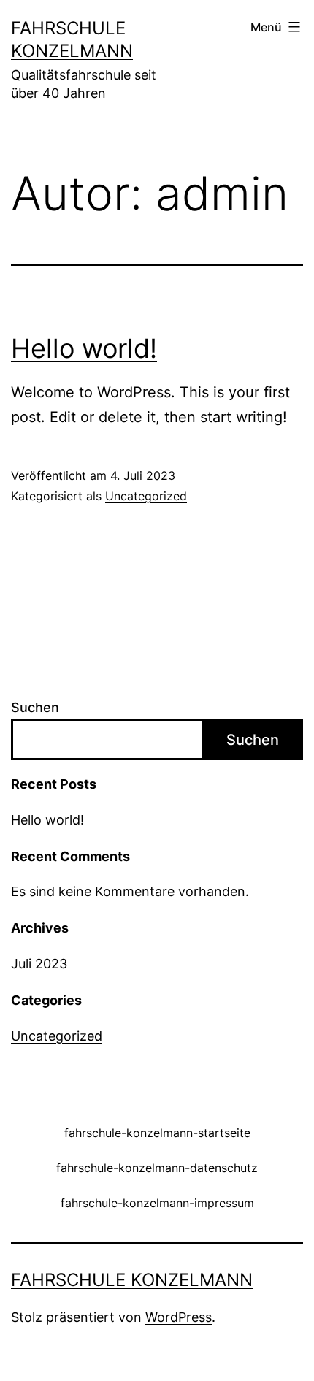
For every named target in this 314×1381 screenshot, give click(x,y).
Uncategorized (146, 496)
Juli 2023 (39, 963)
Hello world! (84, 348)
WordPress (178, 1317)
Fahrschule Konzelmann (132, 1279)
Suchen (35, 707)
